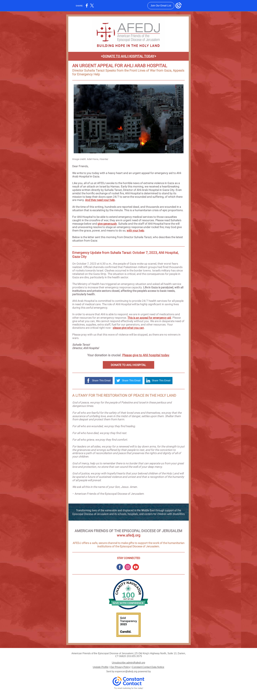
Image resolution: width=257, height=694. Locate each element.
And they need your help (100, 200)
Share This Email (101, 380)
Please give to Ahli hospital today (145, 355)
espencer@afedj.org (126, 671)
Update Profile (100, 667)
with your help (135, 230)
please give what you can (128, 327)
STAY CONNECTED (128, 558)
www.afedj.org (128, 535)
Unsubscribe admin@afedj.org (128, 662)
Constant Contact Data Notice (148, 667)
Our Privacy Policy (120, 667)
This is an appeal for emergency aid (149, 317)
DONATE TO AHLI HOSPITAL (128, 364)
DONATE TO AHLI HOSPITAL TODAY (128, 56)
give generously (107, 223)
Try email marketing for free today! (128, 688)
